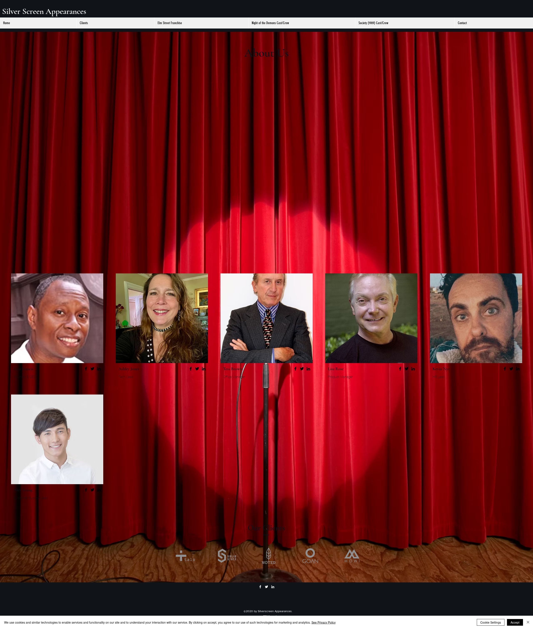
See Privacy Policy (323, 622)
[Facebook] (85, 368)
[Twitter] (92, 368)
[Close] (528, 622)
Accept (515, 622)
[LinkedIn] (98, 368)
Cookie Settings (490, 622)
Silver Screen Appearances (44, 11)
